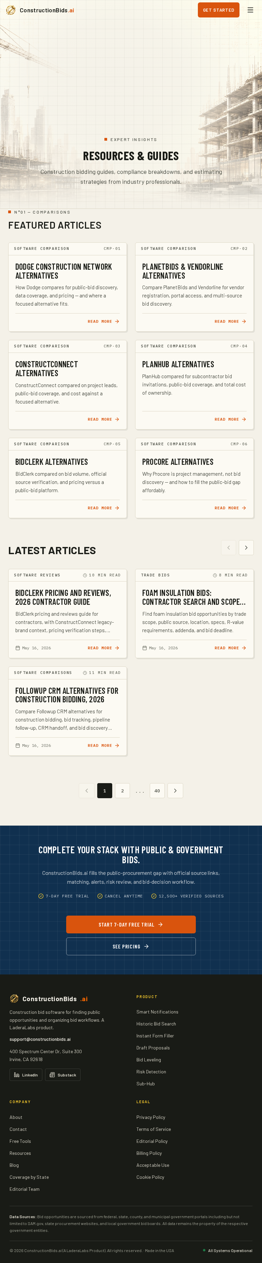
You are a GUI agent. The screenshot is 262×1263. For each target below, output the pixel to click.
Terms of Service (153, 1129)
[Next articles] (246, 547)
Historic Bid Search (156, 1023)
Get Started (218, 10)
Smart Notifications (157, 1012)
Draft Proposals (153, 1047)
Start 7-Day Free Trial (127, 924)
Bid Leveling (148, 1059)
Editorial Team (25, 1189)
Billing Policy (149, 1153)
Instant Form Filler (155, 1035)
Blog (14, 1165)
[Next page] (175, 790)
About (16, 1117)
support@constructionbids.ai (40, 1039)
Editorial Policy (152, 1141)
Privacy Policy (150, 1117)
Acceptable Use (152, 1165)
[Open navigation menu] (250, 9)
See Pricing (127, 946)
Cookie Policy (150, 1177)
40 (157, 791)
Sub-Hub (145, 1083)
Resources (20, 1153)
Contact (18, 1129)
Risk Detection (151, 1071)
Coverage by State (29, 1177)
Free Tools (20, 1141)
